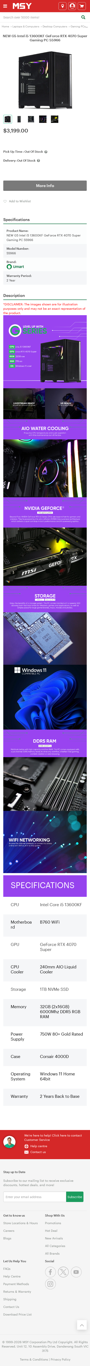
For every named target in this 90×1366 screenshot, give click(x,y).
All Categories (55, 1246)
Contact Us (11, 1307)
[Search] (83, 17)
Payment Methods (16, 1284)
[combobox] (45, 17)
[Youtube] (77, 1276)
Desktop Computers (55, 26)
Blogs (7, 1238)
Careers (8, 1230)
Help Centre (12, 1276)
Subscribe (75, 1197)
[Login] (72, 6)
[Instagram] (51, 1288)
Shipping (9, 1299)
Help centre (38, 1146)
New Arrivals (54, 1238)
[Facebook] (51, 1276)
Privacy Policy (60, 1359)
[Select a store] (62, 6)
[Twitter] (64, 1276)
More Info (45, 185)
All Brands (52, 1253)
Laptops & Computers (25, 26)
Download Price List (17, 1314)
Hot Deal (51, 1230)
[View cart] (82, 6)
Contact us (38, 1152)
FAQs (6, 1269)
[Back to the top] (82, 1325)
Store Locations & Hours (20, 1223)
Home (5, 26)
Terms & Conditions (34, 1359)
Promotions (53, 1223)
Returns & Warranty (17, 1291)
